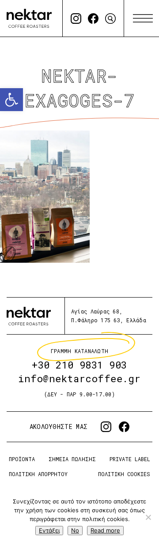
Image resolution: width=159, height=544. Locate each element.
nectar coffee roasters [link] (29, 18)
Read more (105, 530)
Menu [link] (143, 18)
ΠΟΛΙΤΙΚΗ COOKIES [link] (124, 473)
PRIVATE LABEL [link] (130, 458)
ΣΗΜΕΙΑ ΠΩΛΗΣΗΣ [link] (72, 458)
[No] (148, 517)
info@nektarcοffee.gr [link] (79, 378)
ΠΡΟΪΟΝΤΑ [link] (22, 458)
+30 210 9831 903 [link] (79, 364)
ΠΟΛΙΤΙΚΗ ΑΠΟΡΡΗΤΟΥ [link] (38, 473)
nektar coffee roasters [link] (29, 316)
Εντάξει (49, 530)
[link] (11, 99)
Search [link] (110, 18)
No (75, 530)
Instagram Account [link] (76, 18)
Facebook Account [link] (93, 18)
